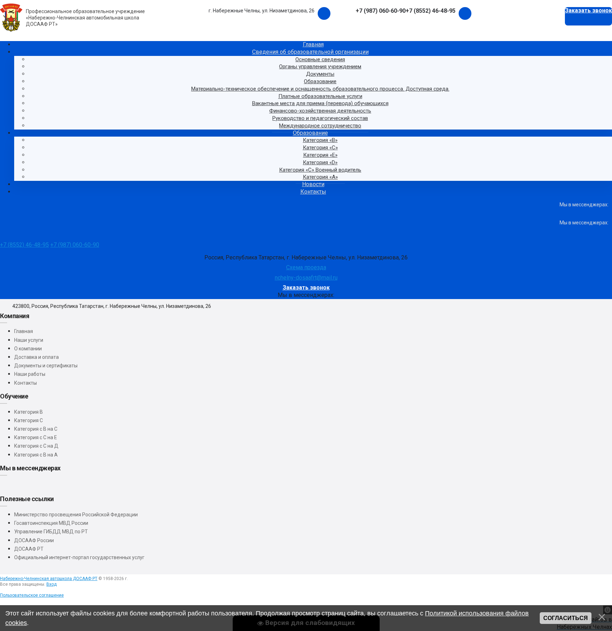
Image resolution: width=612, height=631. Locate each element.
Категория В (28, 412)
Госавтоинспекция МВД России (51, 523)
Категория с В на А (36, 455)
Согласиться (565, 618)
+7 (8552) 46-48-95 (24, 244)
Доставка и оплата (36, 357)
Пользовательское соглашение (32, 595)
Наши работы (29, 374)
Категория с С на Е (35, 437)
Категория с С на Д (36, 446)
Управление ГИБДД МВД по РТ (51, 531)
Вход (51, 584)
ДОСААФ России (34, 540)
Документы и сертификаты (46, 365)
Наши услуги (28, 340)
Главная (23, 331)
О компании (28, 348)
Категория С (28, 420)
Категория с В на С (35, 429)
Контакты (25, 383)
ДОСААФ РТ (29, 549)
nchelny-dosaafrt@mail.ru (306, 277)
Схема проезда (306, 267)
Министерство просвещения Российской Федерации (76, 514)
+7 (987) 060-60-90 (74, 244)
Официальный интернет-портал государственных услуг (79, 557)
